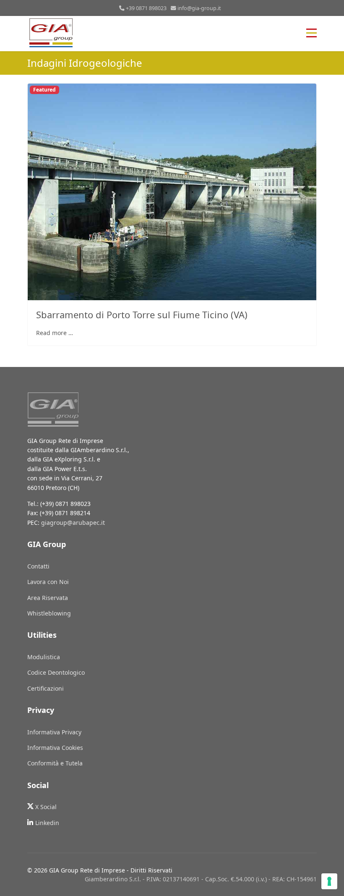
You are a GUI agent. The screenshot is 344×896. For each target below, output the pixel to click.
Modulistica (43, 657)
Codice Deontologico (56, 672)
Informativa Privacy (54, 732)
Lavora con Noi (48, 582)
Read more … (54, 333)
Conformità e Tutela (55, 763)
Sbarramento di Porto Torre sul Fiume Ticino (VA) (142, 314)
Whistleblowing (49, 613)
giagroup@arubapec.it (73, 523)
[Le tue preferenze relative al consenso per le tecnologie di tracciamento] (329, 881)
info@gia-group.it (199, 8)
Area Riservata (47, 598)
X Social (46, 807)
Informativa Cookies (55, 748)
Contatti (38, 566)
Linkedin (47, 823)
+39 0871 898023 (146, 8)
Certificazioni (45, 688)
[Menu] (311, 32)
